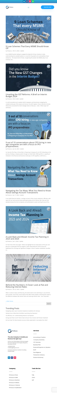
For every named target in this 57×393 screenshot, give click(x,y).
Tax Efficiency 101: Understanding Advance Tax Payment (20, 315)
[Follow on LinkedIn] (24, 1)
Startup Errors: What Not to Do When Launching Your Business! (21, 313)
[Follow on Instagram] (30, 1)
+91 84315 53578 (11, 346)
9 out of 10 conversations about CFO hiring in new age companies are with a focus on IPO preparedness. (28, 144)
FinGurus (9, 51)
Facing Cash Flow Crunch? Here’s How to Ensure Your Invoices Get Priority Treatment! (27, 317)
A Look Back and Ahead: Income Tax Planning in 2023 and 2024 (27, 237)
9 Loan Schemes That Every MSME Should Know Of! (27, 47)
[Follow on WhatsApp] (33, 1)
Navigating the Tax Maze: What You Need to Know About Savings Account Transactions (28, 191)
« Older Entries (9, 301)
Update (22, 51)
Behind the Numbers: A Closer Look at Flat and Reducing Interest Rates (27, 286)
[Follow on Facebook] (27, 1)
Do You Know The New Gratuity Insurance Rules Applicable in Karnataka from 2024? (27, 320)
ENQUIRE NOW (47, 7)
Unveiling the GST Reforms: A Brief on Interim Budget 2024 (26, 95)
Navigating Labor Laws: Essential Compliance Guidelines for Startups (23, 311)
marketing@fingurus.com (13, 347)
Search (48, 303)
